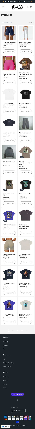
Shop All (5, 341)
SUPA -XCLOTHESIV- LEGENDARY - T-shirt (25, 284)
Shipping (5, 345)
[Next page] (26, 330)
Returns (5, 349)
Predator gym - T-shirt (25, 194)
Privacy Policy (7, 366)
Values (5, 384)
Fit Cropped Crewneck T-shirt (9, 133)
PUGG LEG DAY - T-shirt (9, 225)
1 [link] (8, 330)
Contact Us (6, 377)
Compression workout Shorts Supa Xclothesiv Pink (9, 74)
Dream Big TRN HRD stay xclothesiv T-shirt (9, 104)
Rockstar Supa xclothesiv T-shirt (24, 225)
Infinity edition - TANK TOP (8, 194)
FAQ (4, 359)
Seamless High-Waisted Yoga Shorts (9, 255)
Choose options (9, 51)
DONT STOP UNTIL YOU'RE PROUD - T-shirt (25, 73)
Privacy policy (24, 425)
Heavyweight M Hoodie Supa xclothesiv (9, 162)
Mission (5, 388)
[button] (3, 7)
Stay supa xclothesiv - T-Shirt (9, 284)
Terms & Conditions (8, 363)
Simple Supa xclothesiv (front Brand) (25, 255)
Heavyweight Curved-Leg (25, 133)
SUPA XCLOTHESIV (15, 425)
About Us (5, 380)
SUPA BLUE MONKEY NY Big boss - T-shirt (25, 315)
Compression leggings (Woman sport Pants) (25, 43)
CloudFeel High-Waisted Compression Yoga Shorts (9, 44)
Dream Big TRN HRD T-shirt (25, 104)
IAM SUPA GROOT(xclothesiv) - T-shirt (25, 163)
